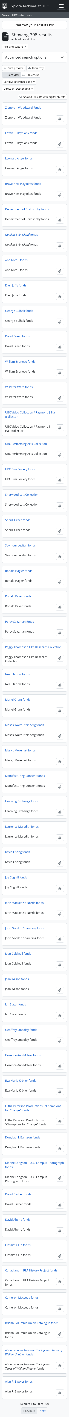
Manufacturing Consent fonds (25, 776)
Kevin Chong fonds (17, 852)
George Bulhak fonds (19, 311)
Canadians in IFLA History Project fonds (31, 1270)
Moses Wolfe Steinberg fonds (24, 725)
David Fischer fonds (18, 1194)
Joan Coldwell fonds (18, 954)
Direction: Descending (17, 88)
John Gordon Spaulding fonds (25, 928)
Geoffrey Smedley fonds (21, 1030)
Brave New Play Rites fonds (23, 184)
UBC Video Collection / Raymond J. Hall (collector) (30, 414)
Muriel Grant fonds (17, 700)
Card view (13, 75)
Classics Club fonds (18, 1245)
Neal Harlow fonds (17, 674)
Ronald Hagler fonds (18, 571)
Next (42, 1411)
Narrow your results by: (34, 25)
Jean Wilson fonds (17, 979)
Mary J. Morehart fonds (20, 750)
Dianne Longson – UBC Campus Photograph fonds (34, 1165)
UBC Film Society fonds (20, 469)
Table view (32, 75)
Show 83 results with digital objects (44, 97)
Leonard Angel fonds (19, 158)
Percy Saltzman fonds (19, 622)
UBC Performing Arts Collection (26, 444)
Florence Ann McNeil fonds (23, 1055)
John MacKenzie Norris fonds (24, 903)
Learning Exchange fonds (22, 801)
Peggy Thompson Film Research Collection (33, 647)
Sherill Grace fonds (17, 520)
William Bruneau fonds (20, 362)
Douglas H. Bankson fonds (22, 1137)
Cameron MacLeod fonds (22, 1298)
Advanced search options (25, 57)
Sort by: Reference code (18, 81)
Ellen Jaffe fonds (15, 285)
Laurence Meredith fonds (22, 827)
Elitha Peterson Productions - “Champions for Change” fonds (33, 1108)
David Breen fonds (17, 336)
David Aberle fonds (17, 1220)
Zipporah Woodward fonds (23, 108)
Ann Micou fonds (16, 260)
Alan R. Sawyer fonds (19, 1381)
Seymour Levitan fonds (20, 545)
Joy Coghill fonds (16, 877)
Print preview (15, 68)
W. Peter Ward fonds (19, 387)
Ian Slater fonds (15, 1004)
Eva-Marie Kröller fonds (20, 1081)
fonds (21, 235)
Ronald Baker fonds (18, 596)
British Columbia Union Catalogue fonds (32, 1323)
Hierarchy (37, 68)
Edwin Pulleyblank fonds (21, 133)
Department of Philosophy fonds (27, 209)
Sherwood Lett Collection (22, 495)
